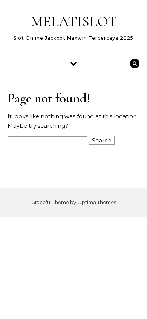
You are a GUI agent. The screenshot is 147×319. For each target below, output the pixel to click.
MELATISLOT (74, 21)
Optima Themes (96, 202)
